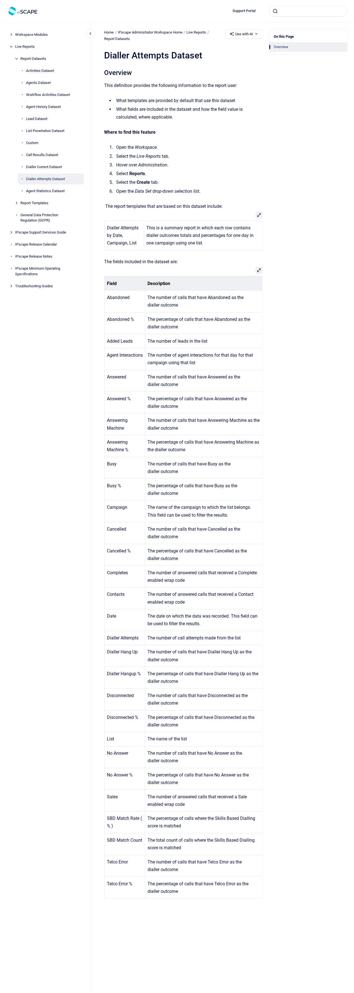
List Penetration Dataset (45, 131)
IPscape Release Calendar (36, 244)
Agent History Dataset (43, 107)
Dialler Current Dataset (44, 167)
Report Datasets (33, 59)
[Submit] (275, 11)
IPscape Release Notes (33, 256)
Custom (32, 143)
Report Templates (34, 203)
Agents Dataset (38, 83)
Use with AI (244, 34)
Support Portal (244, 11)
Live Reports (25, 46)
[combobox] (308, 11)
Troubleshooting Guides (34, 286)
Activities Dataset (40, 71)
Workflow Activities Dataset (48, 95)
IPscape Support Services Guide (40, 232)
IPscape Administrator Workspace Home (150, 32)
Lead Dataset (36, 119)
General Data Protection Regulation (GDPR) (39, 218)
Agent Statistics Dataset (45, 191)
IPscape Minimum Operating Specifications (37, 271)
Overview (281, 47)
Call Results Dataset (42, 155)
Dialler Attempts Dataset (45, 179)
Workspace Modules (31, 34)
